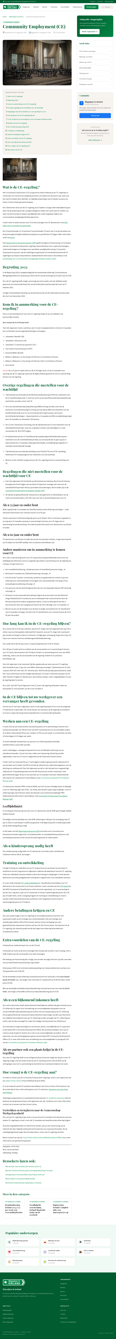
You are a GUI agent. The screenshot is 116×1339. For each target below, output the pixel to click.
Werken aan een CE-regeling (17, 123)
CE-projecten (51, 1098)
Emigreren (26, 7)
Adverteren (64, 1318)
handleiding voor (9, 259)
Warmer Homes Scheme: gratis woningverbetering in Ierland (28, 1170)
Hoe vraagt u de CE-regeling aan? (19, 146)
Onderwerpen (77, 7)
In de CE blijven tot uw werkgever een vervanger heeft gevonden (30, 119)
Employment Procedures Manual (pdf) (32, 1042)
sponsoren (61, 1098)
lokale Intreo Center (13, 1081)
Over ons (100, 1)
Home (5, 17)
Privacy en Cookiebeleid (68, 1322)
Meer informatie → (95, 140)
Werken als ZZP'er (95, 62)
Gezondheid (65, 7)
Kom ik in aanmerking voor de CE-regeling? (22, 104)
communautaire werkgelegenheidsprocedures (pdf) (36, 259)
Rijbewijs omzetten (95, 57)
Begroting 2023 (13, 100)
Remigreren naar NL (95, 84)
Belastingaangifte (95, 68)
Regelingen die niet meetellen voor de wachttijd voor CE (27, 112)
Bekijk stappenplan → (89, 31)
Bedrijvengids (109, 1)
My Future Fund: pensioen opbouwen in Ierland (23, 1183)
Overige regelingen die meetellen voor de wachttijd (25, 108)
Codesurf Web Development (16, 1334)
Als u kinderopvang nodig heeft (18, 127)
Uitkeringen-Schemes (16, 17)
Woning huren (95, 73)
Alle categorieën (8, 1322)
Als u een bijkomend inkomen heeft (19, 142)
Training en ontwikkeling (16, 131)
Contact (92, 1)
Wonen (44, 7)
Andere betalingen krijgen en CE (18, 134)
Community (12, 1042)
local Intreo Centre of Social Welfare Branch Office (42, 1137)
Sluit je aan (95, 115)
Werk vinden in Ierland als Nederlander (20, 1179)
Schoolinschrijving (95, 79)
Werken (36, 7)
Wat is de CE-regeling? (15, 96)
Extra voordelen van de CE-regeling (20, 138)
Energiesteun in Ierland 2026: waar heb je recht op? (25, 1174)
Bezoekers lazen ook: (15, 150)
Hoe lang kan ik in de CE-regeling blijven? (21, 115)
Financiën (54, 7)
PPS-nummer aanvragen (95, 51)
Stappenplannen (8, 1314)
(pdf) (11, 781)
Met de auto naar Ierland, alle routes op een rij (23, 1166)
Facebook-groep (8, 1318)
